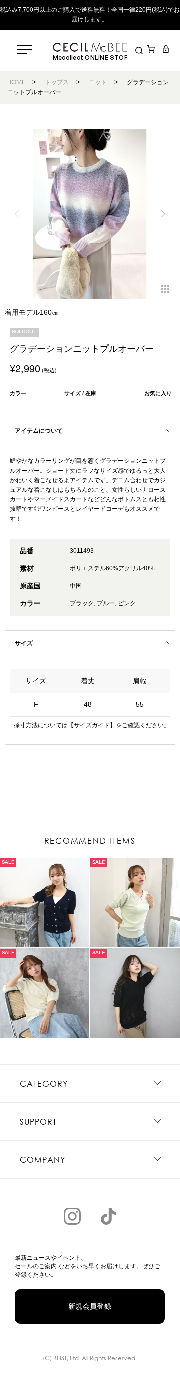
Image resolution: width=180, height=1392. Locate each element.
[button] (163, 214)
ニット (98, 82)
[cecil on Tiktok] (108, 1216)
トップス (57, 82)
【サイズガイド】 (92, 725)
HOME (16, 82)
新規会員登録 (90, 1306)
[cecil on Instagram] (72, 1216)
